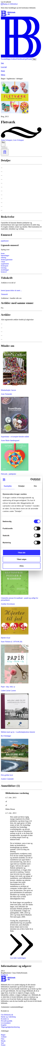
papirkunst (4, 241)
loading (4, 148)
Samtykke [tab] (8, 486)
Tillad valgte (21, 559)
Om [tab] (35, 486)
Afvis (21, 566)
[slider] (21, 100)
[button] (21, 972)
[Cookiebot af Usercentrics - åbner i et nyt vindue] (30, 479)
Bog (3, 142)
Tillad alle (21, 553)
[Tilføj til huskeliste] (4, 152)
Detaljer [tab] (21, 486)
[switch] (37, 528)
